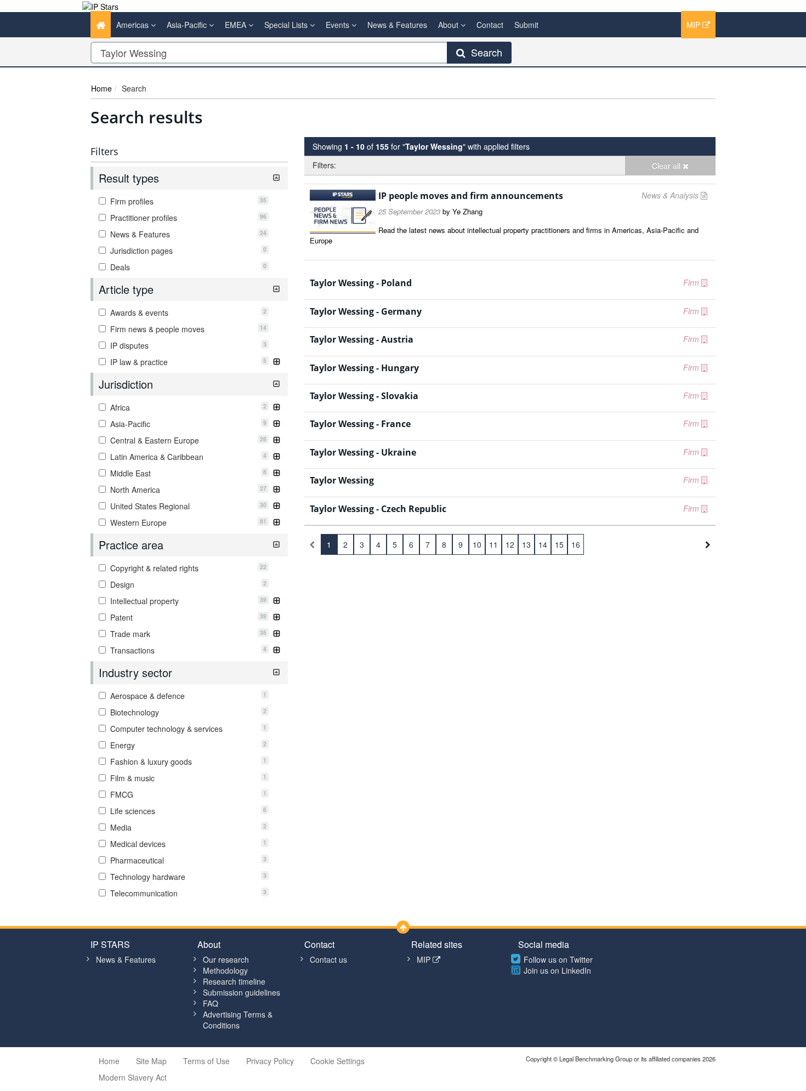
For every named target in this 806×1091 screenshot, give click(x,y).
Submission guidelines (241, 992)
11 (493, 544)
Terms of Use (206, 1060)
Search (484, 52)
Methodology (225, 970)
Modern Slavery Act (133, 1077)
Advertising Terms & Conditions (238, 1020)
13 (526, 544)
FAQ (210, 1003)
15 (559, 544)
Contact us (328, 959)
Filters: (324, 165)
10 (477, 544)
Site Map (151, 1060)
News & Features (397, 24)
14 (542, 544)
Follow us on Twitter (558, 959)
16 (575, 544)
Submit (526, 24)
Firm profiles (187, 201)
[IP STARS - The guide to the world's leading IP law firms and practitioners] (100, 5)
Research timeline (234, 981)
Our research (226, 959)
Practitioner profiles (187, 217)
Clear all (667, 165)
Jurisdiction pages (187, 250)
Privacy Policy (270, 1060)
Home (101, 88)
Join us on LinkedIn (557, 970)
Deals (187, 267)
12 (510, 544)
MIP (694, 24)
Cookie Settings (337, 1060)
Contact (489, 24)
